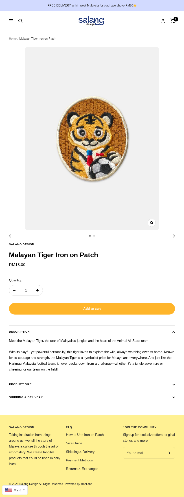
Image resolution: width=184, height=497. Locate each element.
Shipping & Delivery (26, 397)
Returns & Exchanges (82, 469)
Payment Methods (79, 460)
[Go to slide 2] (94, 236)
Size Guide (74, 443)
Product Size (20, 384)
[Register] (169, 452)
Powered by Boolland (78, 484)
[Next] (173, 236)
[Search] (20, 21)
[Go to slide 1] (90, 236)
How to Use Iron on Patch (85, 435)
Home (13, 38)
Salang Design (21, 244)
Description (19, 331)
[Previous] (11, 236)
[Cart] (172, 21)
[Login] (163, 21)
